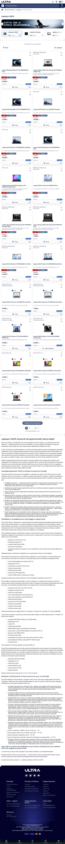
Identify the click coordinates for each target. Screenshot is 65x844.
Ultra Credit (10, 796)
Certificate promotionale (32, 791)
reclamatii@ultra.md (49, 805)
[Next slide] (63, 24)
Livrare (9, 786)
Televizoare (46, 788)
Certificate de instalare (31, 788)
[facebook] (26, 775)
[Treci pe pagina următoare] (38, 428)
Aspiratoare (46, 793)
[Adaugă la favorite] (30, 53)
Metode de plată (11, 794)
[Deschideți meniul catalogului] (2, 5)
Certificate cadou (30, 786)
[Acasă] (6, 2)
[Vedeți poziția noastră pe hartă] (56, 2)
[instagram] (30, 775)
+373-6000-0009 (50, 807)
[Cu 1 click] (29, 87)
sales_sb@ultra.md (34, 805)
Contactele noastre (12, 784)
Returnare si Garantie (13, 792)
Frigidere (45, 791)
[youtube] (38, 775)
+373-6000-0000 (14, 806)
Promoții (27, 784)
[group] (32, 23)
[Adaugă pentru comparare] (30, 55)
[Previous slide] (2, 24)
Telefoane (46, 784)
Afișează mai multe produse (32, 423)
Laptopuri (46, 786)
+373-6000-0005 (32, 807)
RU (62, 1)
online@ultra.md (15, 803)
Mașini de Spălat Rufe (49, 795)
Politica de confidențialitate (11, 789)
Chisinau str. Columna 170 (11, 815)
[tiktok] (34, 775)
